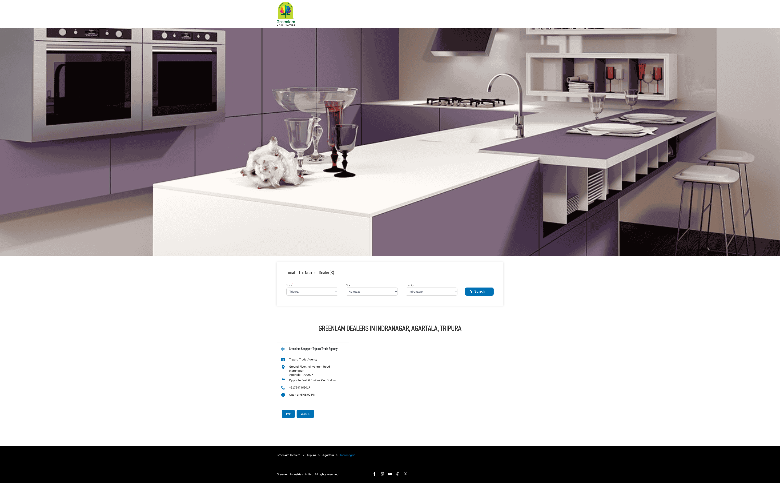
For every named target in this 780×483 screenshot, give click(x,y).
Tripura (311, 455)
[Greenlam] (286, 14)
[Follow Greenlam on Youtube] (390, 474)
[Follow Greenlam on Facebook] (374, 474)
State (289, 285)
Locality (410, 285)
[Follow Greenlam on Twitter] (405, 474)
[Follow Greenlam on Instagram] (382, 474)
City (348, 285)
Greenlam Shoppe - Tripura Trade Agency (313, 349)
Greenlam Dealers (289, 455)
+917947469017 (299, 387)
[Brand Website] (398, 474)
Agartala (328, 455)
